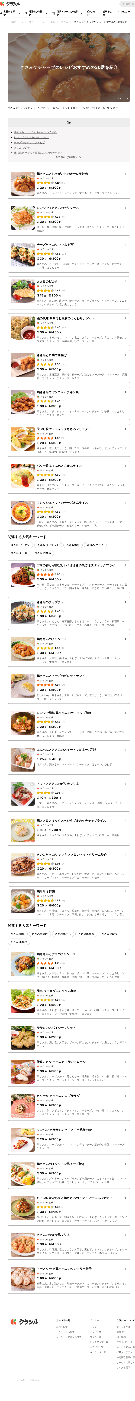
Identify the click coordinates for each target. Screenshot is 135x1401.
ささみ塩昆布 (86, 933)
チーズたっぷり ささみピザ (29, 142)
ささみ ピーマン (20, 544)
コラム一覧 (95, 1337)
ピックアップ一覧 (99, 1342)
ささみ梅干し (63, 933)
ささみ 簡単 (18, 933)
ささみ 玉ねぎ (19, 941)
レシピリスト (97, 1331)
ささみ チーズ (19, 552)
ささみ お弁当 (43, 552)
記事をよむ (107, 13)
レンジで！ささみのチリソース (31, 137)
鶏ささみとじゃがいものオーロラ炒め (35, 132)
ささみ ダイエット (48, 544)
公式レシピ (92, 13)
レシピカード (124, 13)
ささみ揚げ (73, 544)
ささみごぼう (109, 933)
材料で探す (62, 1326)
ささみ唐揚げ (40, 933)
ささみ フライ (95, 544)
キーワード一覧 (98, 1352)
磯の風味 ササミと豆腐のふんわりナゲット (38, 152)
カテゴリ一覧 (97, 1347)
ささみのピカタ (23, 147)
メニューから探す (65, 1331)
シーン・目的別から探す (68, 1337)
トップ (93, 1326)
